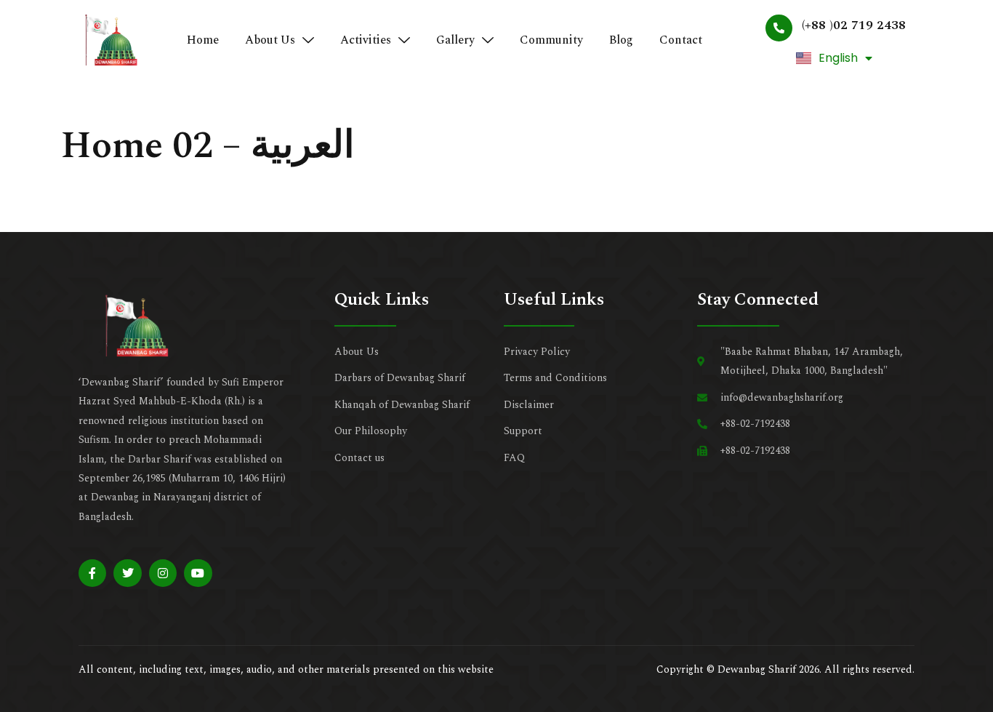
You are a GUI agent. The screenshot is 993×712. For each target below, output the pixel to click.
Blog (621, 40)
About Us (270, 40)
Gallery (455, 40)
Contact (680, 40)
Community (551, 40)
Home (203, 40)
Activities (365, 40)
